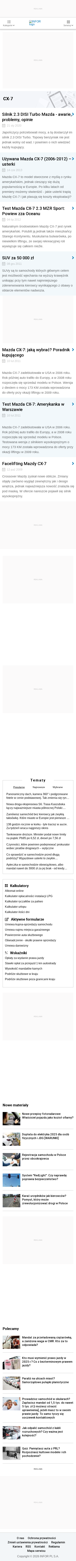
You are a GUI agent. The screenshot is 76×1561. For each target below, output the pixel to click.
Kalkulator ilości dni (17, 912)
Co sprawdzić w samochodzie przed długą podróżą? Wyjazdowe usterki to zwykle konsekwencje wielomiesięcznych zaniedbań (34, 856)
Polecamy (11, 1328)
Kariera (17, 1546)
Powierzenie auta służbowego (24, 934)
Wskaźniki (18, 952)
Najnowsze (39, 787)
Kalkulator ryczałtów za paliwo (24, 901)
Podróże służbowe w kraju (21, 973)
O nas (20, 1538)
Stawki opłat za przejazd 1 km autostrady (30, 963)
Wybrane (58, 787)
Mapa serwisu (36, 1551)
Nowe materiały (15, 1104)
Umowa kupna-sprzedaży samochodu (28, 924)
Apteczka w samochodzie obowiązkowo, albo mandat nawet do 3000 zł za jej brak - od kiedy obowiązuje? (35, 866)
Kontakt (39, 1546)
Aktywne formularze (27, 919)
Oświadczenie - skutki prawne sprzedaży (30, 940)
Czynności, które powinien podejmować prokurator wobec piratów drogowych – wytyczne (38, 846)
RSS (28, 1546)
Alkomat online (14, 890)
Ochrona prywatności (42, 1538)
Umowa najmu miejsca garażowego (27, 929)
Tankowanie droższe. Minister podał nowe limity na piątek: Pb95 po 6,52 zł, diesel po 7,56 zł (36, 836)
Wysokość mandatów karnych (23, 968)
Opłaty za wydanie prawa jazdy (24, 957)
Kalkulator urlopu (15, 906)
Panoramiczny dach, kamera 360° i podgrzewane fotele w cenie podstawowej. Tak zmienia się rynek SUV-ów (37, 796)
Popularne (19, 787)
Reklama (54, 1546)
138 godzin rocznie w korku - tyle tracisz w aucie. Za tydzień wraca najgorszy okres (36, 826)
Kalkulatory (19, 885)
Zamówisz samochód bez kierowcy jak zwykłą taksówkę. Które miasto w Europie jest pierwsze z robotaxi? (37, 816)
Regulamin (58, 1542)
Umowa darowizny (16, 945)
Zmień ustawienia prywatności (28, 1542)
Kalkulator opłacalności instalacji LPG (28, 896)
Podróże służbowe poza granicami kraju (30, 979)
